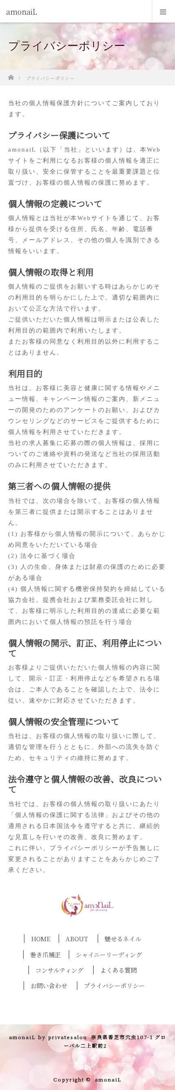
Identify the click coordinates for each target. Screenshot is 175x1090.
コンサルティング (59, 970)
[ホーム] (10, 75)
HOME (40, 938)
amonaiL (108, 1079)
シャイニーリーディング (109, 954)
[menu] (163, 11)
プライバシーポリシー (114, 985)
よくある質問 (118, 970)
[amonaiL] (75, 11)
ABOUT (77, 938)
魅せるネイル (123, 938)
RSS (87, 1066)
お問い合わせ (49, 985)
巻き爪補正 (45, 954)
